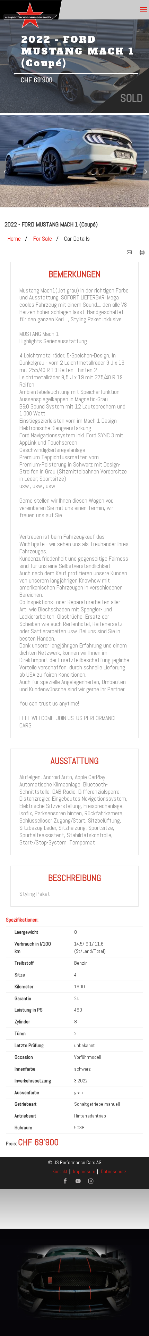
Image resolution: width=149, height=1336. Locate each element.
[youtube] (78, 1181)
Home (14, 238)
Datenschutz (113, 1171)
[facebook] (65, 1181)
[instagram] (90, 1181)
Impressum (84, 1171)
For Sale (42, 238)
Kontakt (60, 1171)
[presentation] (4, 172)
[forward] (129, 252)
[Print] (142, 252)
